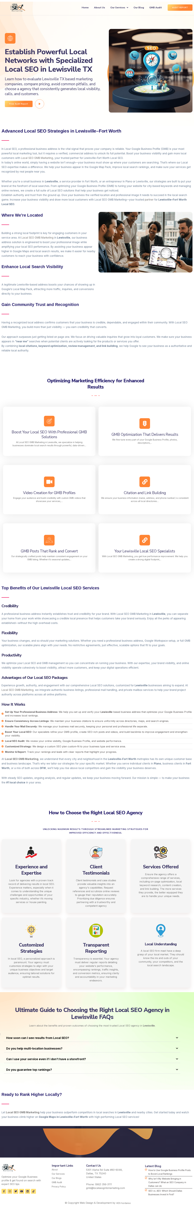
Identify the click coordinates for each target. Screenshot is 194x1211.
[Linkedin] (27, 1191)
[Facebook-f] (4, 1191)
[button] (92, 1038)
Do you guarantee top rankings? (29, 1069)
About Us (99, 7)
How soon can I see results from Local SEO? (37, 1038)
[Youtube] (21, 1191)
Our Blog (139, 7)
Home (85, 7)
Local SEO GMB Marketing (37, 157)
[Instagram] (9, 1191)
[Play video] (39, 103)
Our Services (117, 7)
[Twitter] (15, 1191)
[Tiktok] (33, 1191)
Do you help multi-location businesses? (34, 1048)
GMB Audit (155, 7)
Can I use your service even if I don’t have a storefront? (46, 1059)
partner (149, 199)
